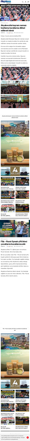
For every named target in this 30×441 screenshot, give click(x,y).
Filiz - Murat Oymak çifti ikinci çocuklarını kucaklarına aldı (15, 329)
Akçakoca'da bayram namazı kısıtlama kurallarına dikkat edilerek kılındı (15, 116)
